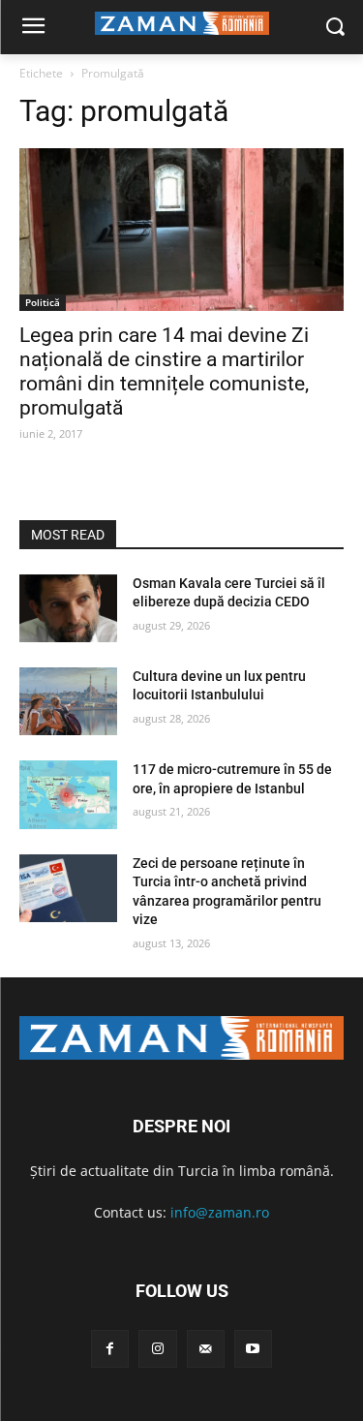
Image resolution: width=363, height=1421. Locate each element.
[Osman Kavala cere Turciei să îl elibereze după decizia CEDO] (68, 608)
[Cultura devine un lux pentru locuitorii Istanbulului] (68, 701)
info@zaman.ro (219, 1212)
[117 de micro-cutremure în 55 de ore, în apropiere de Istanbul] (68, 794)
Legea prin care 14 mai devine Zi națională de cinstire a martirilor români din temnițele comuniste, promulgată (164, 371)
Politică (42, 302)
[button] (334, 27)
